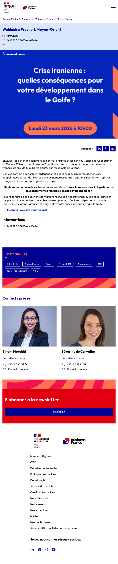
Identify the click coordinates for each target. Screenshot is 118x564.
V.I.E (35, 271)
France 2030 (65, 264)
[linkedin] (32, 549)
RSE (100, 264)
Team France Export (17, 271)
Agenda (26, 19)
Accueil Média (10, 19)
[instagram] (46, 549)
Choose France (31, 264)
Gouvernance (84, 264)
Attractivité (12, 264)
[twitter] (39, 549)
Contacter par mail (18, 368)
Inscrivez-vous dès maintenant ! (27, 210)
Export (49, 264)
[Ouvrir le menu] (113, 7)
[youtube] (53, 549)
